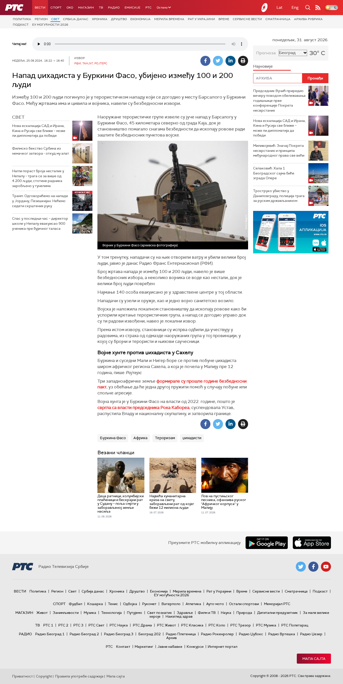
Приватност (22, 676)
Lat (279, 7)
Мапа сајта (313, 658)
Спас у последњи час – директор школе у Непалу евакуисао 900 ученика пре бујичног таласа (40, 223)
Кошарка (95, 604)
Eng (295, 7)
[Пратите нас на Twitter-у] (301, 567)
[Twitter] (218, 61)
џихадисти (192, 437)
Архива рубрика (308, 19)
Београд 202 (149, 634)
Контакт (123, 646)
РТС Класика (192, 625)
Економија (140, 19)
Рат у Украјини (201, 19)
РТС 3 (78, 625)
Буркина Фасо (113, 437)
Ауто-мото (215, 604)
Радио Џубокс (251, 634)
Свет (55, 19)
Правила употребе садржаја (79, 676)
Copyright (44, 676)
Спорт (56, 8)
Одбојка (130, 604)
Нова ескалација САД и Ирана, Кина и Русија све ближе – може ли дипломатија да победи (38, 130)
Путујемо (134, 612)
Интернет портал (222, 646)
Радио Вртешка (281, 634)
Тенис (113, 604)
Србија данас (75, 19)
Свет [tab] (18, 117)
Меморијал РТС (277, 604)
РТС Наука (118, 625)
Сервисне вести (247, 19)
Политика (22, 19)
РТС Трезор (240, 625)
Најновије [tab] (263, 66)
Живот (42, 612)
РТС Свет (96, 625)
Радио (114, 8)
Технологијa (111, 612)
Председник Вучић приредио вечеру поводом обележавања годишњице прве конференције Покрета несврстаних (279, 100)
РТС (148, 8)
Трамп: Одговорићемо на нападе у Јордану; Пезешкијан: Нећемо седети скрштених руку (40, 201)
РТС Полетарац (294, 625)
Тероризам (165, 437)
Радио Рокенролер (217, 634)
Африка (140, 437)
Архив (171, 637)
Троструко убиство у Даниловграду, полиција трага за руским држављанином (279, 196)
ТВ (101, 8)
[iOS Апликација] (290, 232)
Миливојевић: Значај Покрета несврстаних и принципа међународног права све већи (278, 150)
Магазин (86, 8)
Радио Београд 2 (84, 634)
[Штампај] (243, 61)
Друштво (119, 19)
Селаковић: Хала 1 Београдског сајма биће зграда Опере (273, 173)
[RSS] (318, 7)
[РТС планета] (265, 7)
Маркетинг (144, 646)
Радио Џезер (311, 634)
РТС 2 (63, 625)
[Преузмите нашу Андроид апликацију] (267, 542)
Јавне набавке (169, 646)
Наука (226, 612)
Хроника (99, 19)
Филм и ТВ (207, 612)
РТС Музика (266, 625)
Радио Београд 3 (118, 634)
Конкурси (195, 646)
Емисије (132, 8)
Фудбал (75, 604)
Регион (41, 19)
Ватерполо (171, 604)
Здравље (185, 612)
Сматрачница (278, 19)
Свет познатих (159, 612)
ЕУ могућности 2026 (50, 25)
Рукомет (149, 604)
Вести (40, 8)
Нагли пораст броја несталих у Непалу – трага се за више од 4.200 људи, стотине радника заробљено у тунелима (38, 178)
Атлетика (193, 604)
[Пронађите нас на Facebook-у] (313, 567)
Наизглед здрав (179, 616)
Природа (244, 612)
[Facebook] (205, 61)
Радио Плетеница (181, 634)
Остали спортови (244, 604)
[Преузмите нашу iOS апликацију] (312, 542)
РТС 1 (48, 625)
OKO (70, 8)
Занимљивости (66, 612)
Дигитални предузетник (277, 612)
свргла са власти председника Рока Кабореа (143, 407)
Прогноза (266, 53)
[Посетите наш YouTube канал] (326, 567)
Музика (90, 612)
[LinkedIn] (230, 61)
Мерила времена (169, 19)
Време (223, 19)
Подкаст (21, 25)
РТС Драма (142, 625)
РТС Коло (216, 625)
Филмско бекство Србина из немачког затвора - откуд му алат (40, 151)
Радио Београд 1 (50, 634)
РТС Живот (166, 625)
